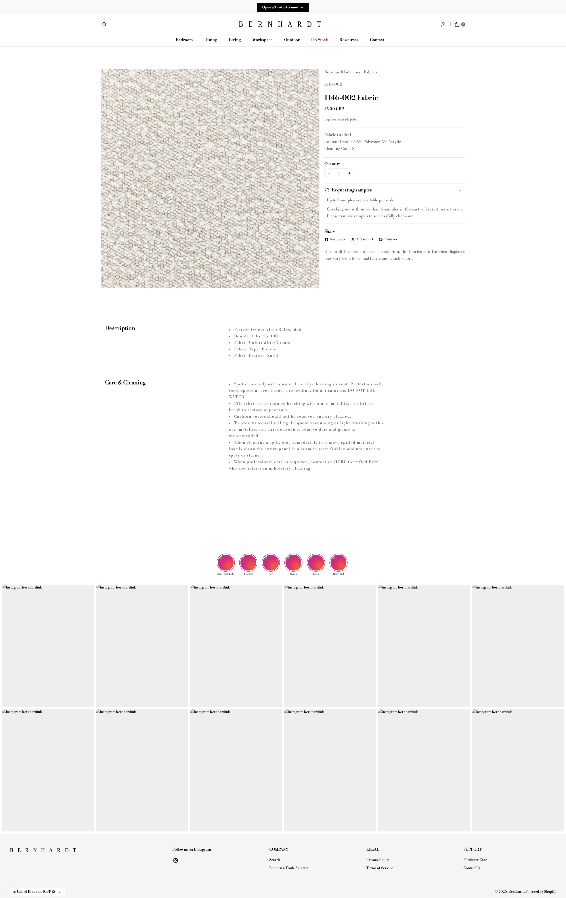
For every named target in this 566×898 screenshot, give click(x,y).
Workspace (262, 39)
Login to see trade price (340, 120)
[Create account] (443, 24)
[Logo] (32, 851)
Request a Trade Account (288, 868)
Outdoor (292, 39)
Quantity (332, 164)
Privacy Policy (377, 860)
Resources (348, 39)
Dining (210, 39)
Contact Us (471, 868)
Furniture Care (475, 860)
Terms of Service (379, 868)
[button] (104, 24)
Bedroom (184, 39)
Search (274, 860)
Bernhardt (517, 892)
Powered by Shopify (540, 892)
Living (235, 39)
